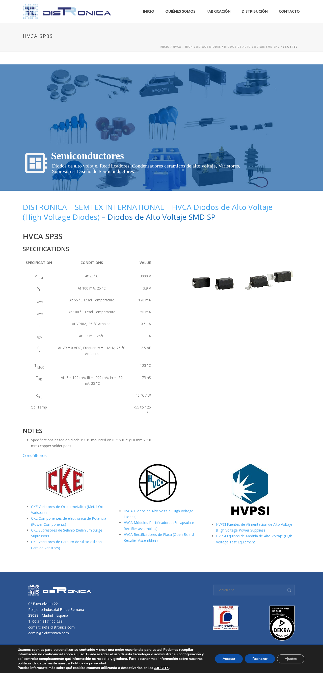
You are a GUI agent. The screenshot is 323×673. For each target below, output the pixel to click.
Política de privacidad (88, 663)
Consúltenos (35, 455)
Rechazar (259, 659)
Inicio (148, 11)
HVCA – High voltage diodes (197, 47)
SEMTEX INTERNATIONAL (119, 207)
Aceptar (229, 659)
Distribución (255, 11)
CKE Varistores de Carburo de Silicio (60, 541)
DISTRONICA (45, 207)
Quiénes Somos (180, 11)
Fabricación (218, 11)
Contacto (289, 11)
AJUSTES (161, 668)
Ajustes (291, 659)
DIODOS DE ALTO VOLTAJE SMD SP (250, 47)
